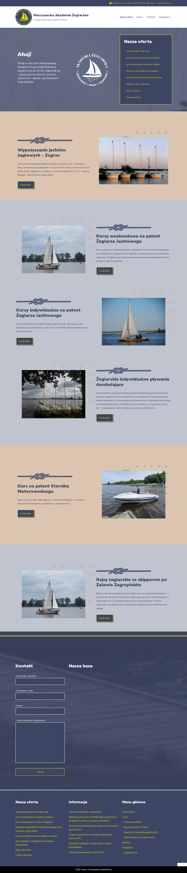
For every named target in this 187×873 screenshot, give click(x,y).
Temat (18, 705)
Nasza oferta (126, 17)
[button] (170, 17)
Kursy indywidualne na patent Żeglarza (34, 822)
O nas (125, 817)
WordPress (106, 869)
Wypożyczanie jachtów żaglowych (31, 811)
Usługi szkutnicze (23, 855)
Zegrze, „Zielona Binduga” (161, 3)
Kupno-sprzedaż (23, 849)
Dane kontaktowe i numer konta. (139, 837)
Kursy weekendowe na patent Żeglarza (34, 817)
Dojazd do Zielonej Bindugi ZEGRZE (141, 832)
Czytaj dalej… (26, 184)
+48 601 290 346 (138, 3)
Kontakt (151, 17)
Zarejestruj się (130, 852)
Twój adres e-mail (24, 690)
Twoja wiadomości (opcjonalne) (30, 720)
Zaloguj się (127, 847)
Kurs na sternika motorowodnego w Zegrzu (36, 836)
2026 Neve (81, 869)
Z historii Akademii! (133, 822)
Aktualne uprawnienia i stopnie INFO (86, 852)
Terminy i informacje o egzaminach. (85, 811)
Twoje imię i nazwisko (25, 675)
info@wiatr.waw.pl (119, 3)
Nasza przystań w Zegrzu (136, 827)
